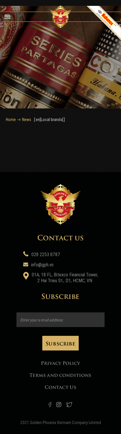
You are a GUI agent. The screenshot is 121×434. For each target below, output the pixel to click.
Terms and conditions (60, 374)
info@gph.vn (42, 265)
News (26, 119)
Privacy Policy (60, 362)
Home (11, 119)
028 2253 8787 (45, 254)
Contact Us (61, 386)
